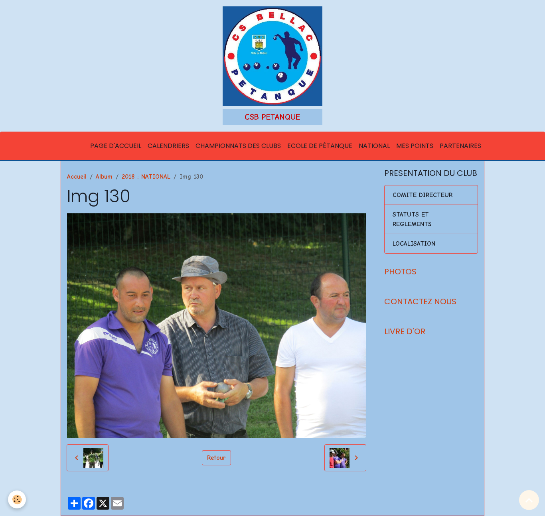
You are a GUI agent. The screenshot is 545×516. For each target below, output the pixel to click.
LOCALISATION (414, 243)
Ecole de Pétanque (319, 145)
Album (104, 176)
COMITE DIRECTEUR (422, 195)
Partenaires (460, 145)
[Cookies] (17, 499)
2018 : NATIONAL (146, 176)
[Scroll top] (529, 500)
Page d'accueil (115, 145)
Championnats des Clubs (238, 145)
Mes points (414, 145)
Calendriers (168, 145)
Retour (216, 457)
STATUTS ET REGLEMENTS (412, 219)
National (374, 145)
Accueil (77, 176)
